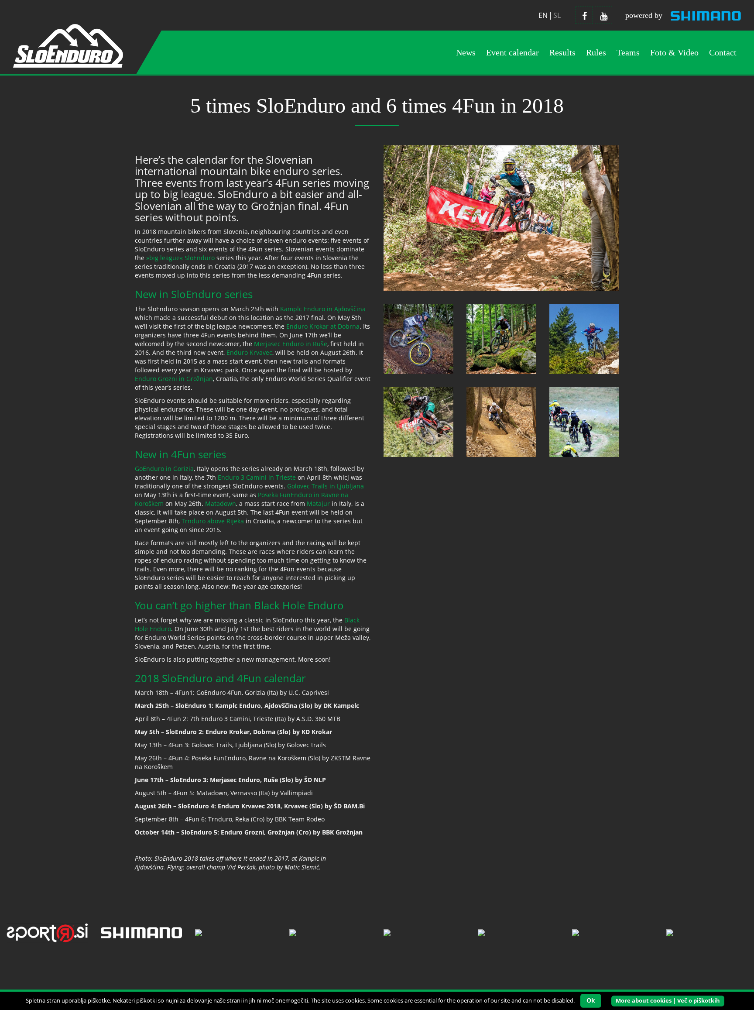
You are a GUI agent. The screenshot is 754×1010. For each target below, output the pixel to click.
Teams (628, 52)
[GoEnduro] (501, 421)
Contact (723, 52)
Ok (590, 1000)
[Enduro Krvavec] (584, 338)
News (466, 52)
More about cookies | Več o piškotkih (668, 1000)
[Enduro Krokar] (418, 338)
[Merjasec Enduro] (501, 338)
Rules (596, 52)
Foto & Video (674, 52)
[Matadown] (584, 421)
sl (557, 15)
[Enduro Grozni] (418, 421)
